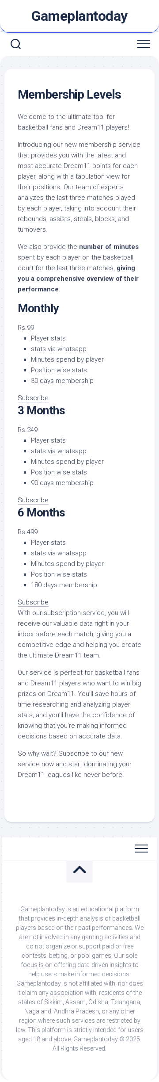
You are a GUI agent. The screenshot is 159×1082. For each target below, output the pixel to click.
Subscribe (33, 398)
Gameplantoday (79, 16)
